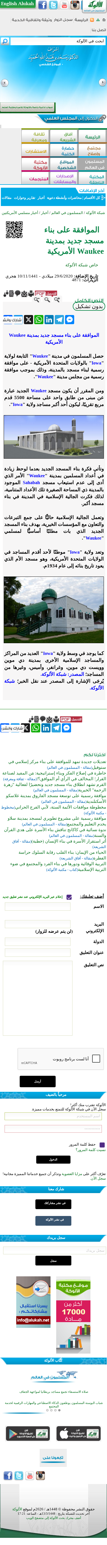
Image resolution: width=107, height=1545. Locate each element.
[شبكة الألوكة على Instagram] (75, 5)
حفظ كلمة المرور (82, 1144)
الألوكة (17, 1509)
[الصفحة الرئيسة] (104, 21)
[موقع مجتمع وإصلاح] (92, 151)
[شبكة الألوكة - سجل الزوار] (63, 21)
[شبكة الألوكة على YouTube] (64, 5)
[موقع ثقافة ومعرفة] (35, 137)
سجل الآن (98, 1178)
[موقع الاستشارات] (35, 151)
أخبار (41, 198)
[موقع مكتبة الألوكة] (35, 165)
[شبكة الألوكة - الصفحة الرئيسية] (81, 22)
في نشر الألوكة (55, 1219)
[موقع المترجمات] (35, 179)
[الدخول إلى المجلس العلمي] (70, 119)
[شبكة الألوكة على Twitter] (53, 5)
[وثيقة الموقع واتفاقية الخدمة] (32, 22)
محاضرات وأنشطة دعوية (64, 198)
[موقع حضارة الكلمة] (64, 151)
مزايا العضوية (72, 1174)
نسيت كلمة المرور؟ (91, 1150)
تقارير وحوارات (24, 198)
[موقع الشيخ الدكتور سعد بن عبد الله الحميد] (53, 59)
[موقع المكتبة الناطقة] (92, 179)
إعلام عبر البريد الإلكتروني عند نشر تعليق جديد (33, 896)
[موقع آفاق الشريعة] (64, 137)
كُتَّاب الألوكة (53, 1360)
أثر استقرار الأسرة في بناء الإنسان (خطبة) (68, 841)
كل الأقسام (92, 198)
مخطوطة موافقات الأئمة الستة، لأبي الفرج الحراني (60, 807)
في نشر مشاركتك (55, 1203)
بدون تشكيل (89, 306)
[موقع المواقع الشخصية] (64, 165)
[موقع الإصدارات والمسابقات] (64, 179)
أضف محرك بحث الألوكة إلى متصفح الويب (53, 1518)
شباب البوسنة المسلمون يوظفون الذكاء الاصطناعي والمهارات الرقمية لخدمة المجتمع (54, 1400)
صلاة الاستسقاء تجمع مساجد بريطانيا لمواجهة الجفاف (53, 1387)
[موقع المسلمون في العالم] (92, 165)
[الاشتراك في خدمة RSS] (92, 21)
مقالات (7, 198)
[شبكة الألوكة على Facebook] (42, 5)
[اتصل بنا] (99, 32)
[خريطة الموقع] (98, 21)
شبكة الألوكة (95, 213)
